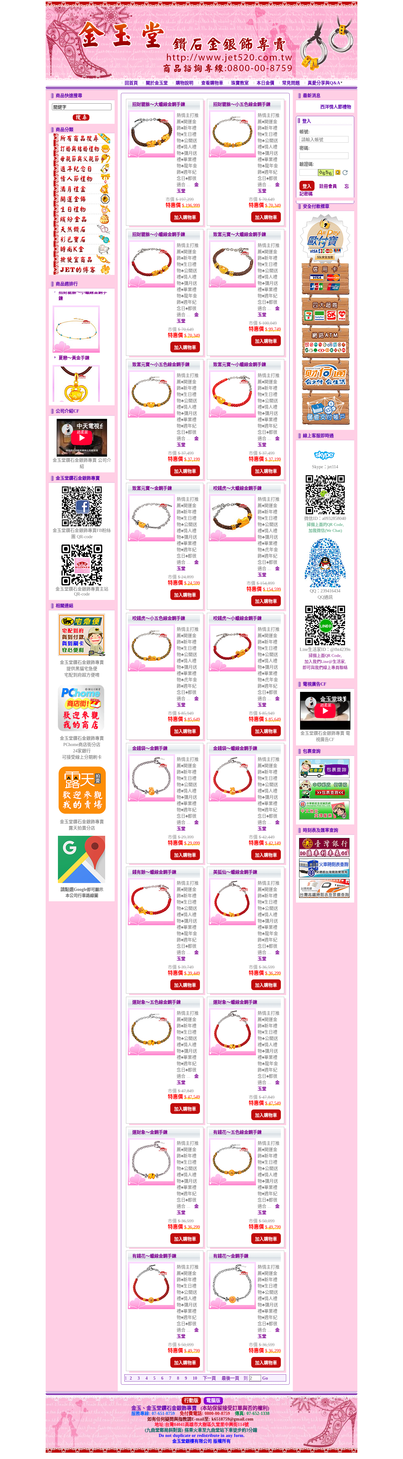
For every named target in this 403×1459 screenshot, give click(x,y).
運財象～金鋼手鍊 (149, 1132)
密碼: (304, 148)
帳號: (304, 131)
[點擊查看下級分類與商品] (81, 139)
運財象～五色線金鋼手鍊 (156, 1002)
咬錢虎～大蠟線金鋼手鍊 (237, 488)
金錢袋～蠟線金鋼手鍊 (235, 748)
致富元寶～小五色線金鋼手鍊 (161, 364)
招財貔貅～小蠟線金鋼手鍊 (158, 234)
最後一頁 (230, 1378)
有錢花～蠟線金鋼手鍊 (154, 1256)
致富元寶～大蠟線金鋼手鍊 (239, 234)
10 (195, 1378)
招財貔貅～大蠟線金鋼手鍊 (158, 104)
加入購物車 (185, 217)
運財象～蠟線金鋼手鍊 (235, 1002)
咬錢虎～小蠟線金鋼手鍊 (237, 618)
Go (264, 1378)
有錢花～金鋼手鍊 (230, 1256)
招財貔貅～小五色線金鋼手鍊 (241, 104)
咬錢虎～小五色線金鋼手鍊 (158, 618)
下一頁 (209, 1378)
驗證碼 (306, 164)
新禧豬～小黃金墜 (76, 399)
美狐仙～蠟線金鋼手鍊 (235, 872)
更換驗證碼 (345, 172)
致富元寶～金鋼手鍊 (152, 488)
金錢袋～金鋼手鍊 (149, 748)
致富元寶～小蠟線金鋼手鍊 (239, 364)
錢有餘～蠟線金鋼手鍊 (154, 872)
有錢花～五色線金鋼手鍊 (237, 1132)
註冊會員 (328, 186)
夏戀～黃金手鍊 (74, 340)
